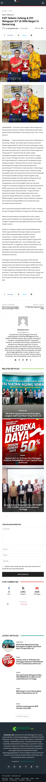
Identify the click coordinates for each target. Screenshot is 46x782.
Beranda (4, 11)
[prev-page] (3, 516)
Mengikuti (23, 587)
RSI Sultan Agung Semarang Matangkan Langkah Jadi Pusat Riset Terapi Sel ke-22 (23, 414)
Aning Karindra (12, 28)
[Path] (27, 359)
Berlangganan (37, 587)
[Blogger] (15, 359)
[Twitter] (30, 359)
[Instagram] (23, 359)
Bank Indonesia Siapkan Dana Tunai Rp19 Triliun (10, 308)
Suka (9, 587)
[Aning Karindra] (4, 28)
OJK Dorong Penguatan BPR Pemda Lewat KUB (27, 707)
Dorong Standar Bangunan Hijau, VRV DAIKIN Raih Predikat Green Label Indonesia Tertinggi (23, 507)
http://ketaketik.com (23, 332)
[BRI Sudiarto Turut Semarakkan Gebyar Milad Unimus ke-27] (8, 691)
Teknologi (10, 15)
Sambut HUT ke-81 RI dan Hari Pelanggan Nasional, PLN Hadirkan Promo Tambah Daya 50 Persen (23, 460)
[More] (31, 35)
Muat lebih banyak (22, 716)
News (10, 11)
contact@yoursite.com (27, 761)
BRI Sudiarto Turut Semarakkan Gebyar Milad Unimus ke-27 (28, 692)
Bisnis (22, 455)
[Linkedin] (20, 767)
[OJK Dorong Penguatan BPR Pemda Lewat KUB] (8, 706)
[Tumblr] (31, 767)
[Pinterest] (26, 767)
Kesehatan (23, 410)
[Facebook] (19, 359)
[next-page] (7, 516)
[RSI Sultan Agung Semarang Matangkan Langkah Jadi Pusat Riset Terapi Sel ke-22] (23, 395)
